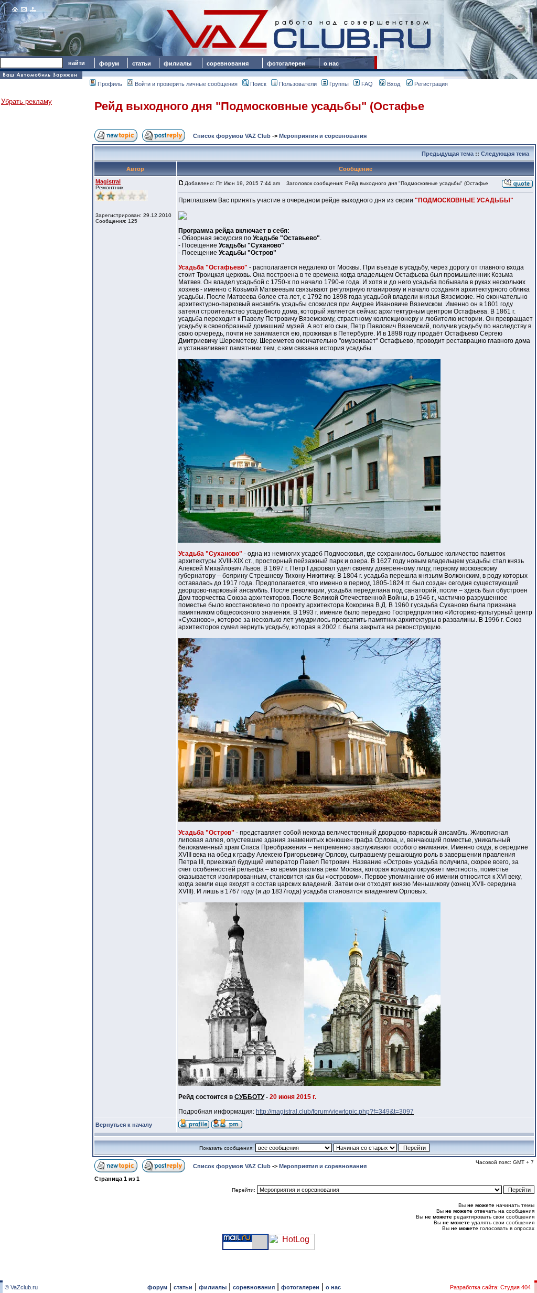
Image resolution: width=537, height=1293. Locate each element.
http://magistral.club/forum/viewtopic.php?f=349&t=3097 (335, 1111)
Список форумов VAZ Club (232, 136)
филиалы (177, 63)
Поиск (258, 84)
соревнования (228, 63)
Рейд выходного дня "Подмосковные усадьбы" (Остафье (259, 106)
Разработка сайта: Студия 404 (490, 1287)
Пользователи (298, 84)
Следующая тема (505, 153)
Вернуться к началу (123, 1125)
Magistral (108, 181)
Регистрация (431, 84)
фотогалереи (287, 63)
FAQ (367, 84)
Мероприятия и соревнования (323, 136)
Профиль (110, 84)
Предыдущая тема (448, 153)
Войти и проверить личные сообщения (186, 84)
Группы (339, 84)
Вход (393, 84)
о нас (331, 63)
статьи (141, 63)
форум (109, 63)
